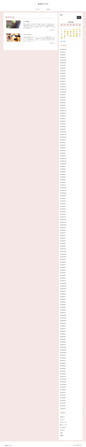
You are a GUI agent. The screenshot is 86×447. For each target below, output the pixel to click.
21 (76, 33)
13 (73, 31)
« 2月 (61, 41)
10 (64, 31)
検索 (61, 15)
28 (76, 35)
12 (70, 31)
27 (73, 35)
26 (70, 35)
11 (67, 31)
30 (61, 38)
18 (67, 33)
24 (64, 35)
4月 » (64, 41)
